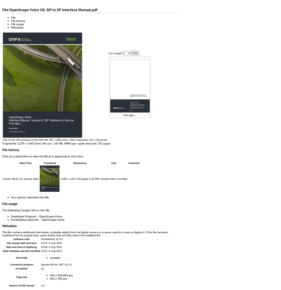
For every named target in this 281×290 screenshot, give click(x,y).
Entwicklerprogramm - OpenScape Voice (38, 219)
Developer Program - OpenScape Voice (36, 216)
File (13, 17)
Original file (9, 143)
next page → (130, 115)
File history (18, 21)
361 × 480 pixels (58, 139)
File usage (17, 24)
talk (113, 178)
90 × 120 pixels (98, 139)
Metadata (17, 27)
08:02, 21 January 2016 (25, 178)
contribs (122, 178)
